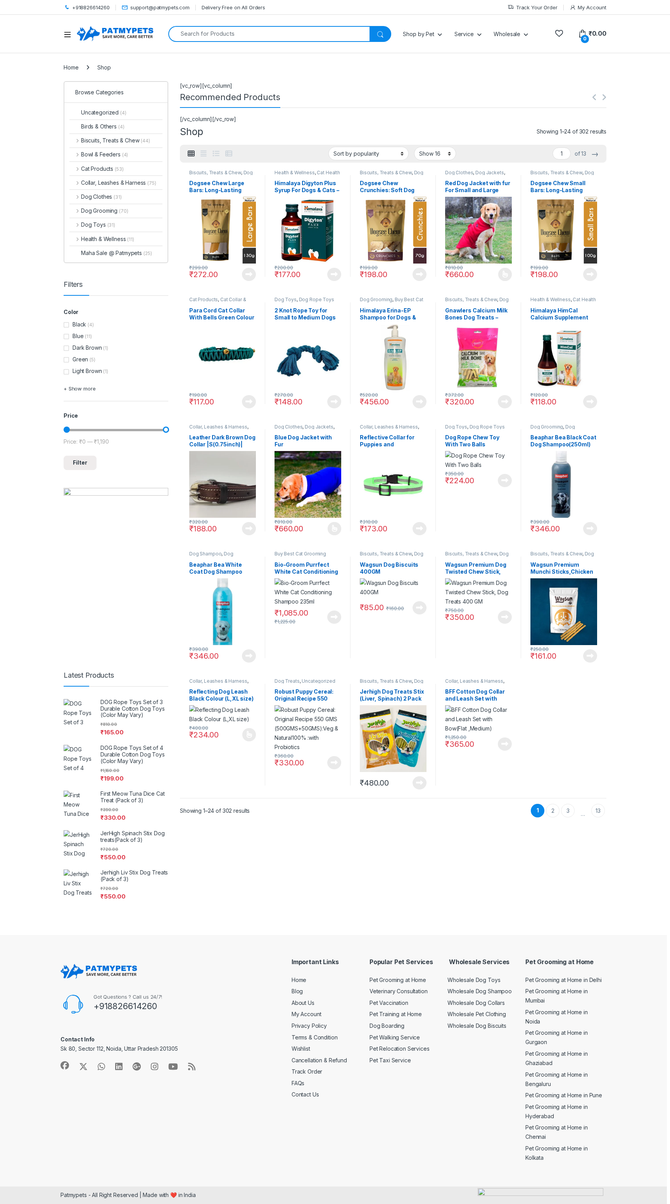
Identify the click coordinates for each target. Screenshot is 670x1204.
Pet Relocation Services (400, 1048)
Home (71, 67)
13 (598, 810)
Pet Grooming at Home (398, 980)
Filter (80, 462)
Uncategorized (318, 681)
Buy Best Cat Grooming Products (391, 302)
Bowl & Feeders (104, 154)
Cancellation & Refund (319, 1060)
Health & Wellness (295, 172)
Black (79, 324)
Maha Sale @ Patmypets (116, 253)
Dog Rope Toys (316, 299)
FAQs (298, 1083)
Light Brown (87, 371)
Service (464, 34)
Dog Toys (286, 299)
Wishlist (301, 1048)
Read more (249, 274)
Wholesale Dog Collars (476, 1002)
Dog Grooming (376, 299)
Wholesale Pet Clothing (476, 1014)
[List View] (215, 153)
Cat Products (203, 299)
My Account (592, 7)
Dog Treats (287, 681)
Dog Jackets (489, 172)
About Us (303, 1002)
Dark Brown (87, 347)
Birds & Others (102, 126)
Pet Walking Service (395, 1037)
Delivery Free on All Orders (233, 7)
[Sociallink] (64, 1065)
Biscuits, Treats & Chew (215, 172)
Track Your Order (537, 7)
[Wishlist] (558, 33)
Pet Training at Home (396, 1014)
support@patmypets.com (160, 7)
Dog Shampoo (205, 554)
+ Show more (79, 388)
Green (80, 359)
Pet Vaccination (389, 1002)
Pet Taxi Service (390, 1060)
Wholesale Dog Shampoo (479, 991)
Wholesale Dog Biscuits (476, 1025)
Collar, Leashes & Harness (218, 427)
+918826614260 (91, 7)
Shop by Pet (418, 34)
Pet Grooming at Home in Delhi (563, 980)
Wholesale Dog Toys (473, 980)
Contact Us (305, 1094)
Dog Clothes (459, 172)
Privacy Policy (309, 1025)
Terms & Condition (315, 1037)
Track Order (307, 1071)
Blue (78, 336)
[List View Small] (228, 153)
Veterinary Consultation (399, 991)
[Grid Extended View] (203, 153)
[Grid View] (191, 153)
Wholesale (507, 34)
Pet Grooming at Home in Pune (563, 1095)
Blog (297, 991)
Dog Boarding (387, 1025)
